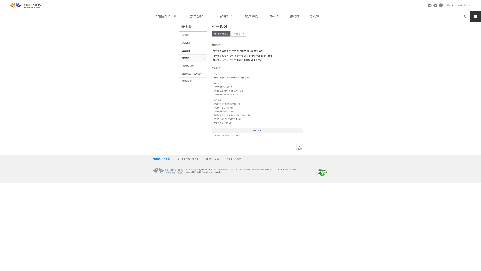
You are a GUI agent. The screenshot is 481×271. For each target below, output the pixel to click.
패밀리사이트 (462, 5)
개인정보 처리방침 (161, 158)
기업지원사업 (251, 16)
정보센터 (274, 16)
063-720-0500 (290, 169)
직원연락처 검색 (233, 158)
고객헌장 (186, 35)
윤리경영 (186, 43)
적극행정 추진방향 (221, 34)
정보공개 (314, 16)
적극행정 (186, 58)
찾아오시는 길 (212, 158)
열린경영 (294, 16)
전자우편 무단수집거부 (188, 158)
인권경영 (186, 50)
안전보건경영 (188, 66)
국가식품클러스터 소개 (164, 16)
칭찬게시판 (187, 81)
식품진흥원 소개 (225, 16)
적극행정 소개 (238, 34)
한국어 (448, 5)
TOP (300, 149)
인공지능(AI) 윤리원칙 (192, 73)
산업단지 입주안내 (196, 16)
